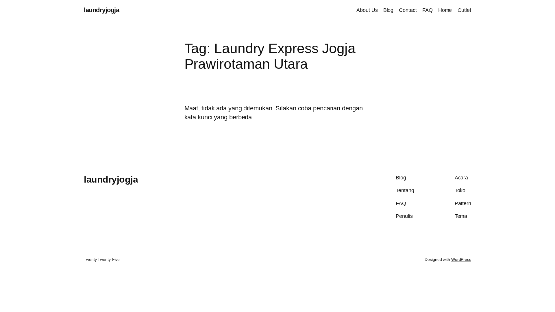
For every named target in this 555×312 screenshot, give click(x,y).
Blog (388, 10)
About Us (367, 10)
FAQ (427, 10)
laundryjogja (101, 10)
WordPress (461, 259)
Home (445, 10)
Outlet (464, 10)
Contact (408, 10)
